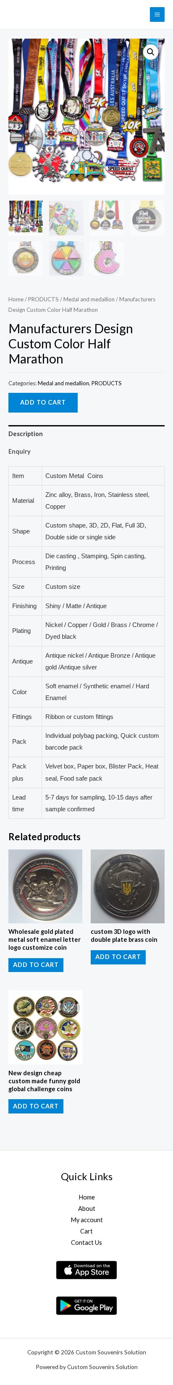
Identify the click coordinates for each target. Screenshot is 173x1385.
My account (87, 1219)
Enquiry (19, 451)
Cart (86, 1231)
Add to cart (36, 964)
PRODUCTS (43, 299)
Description (25, 433)
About (86, 1208)
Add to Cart (43, 402)
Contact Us (86, 1242)
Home (16, 299)
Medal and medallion (89, 299)
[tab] (86, 434)
